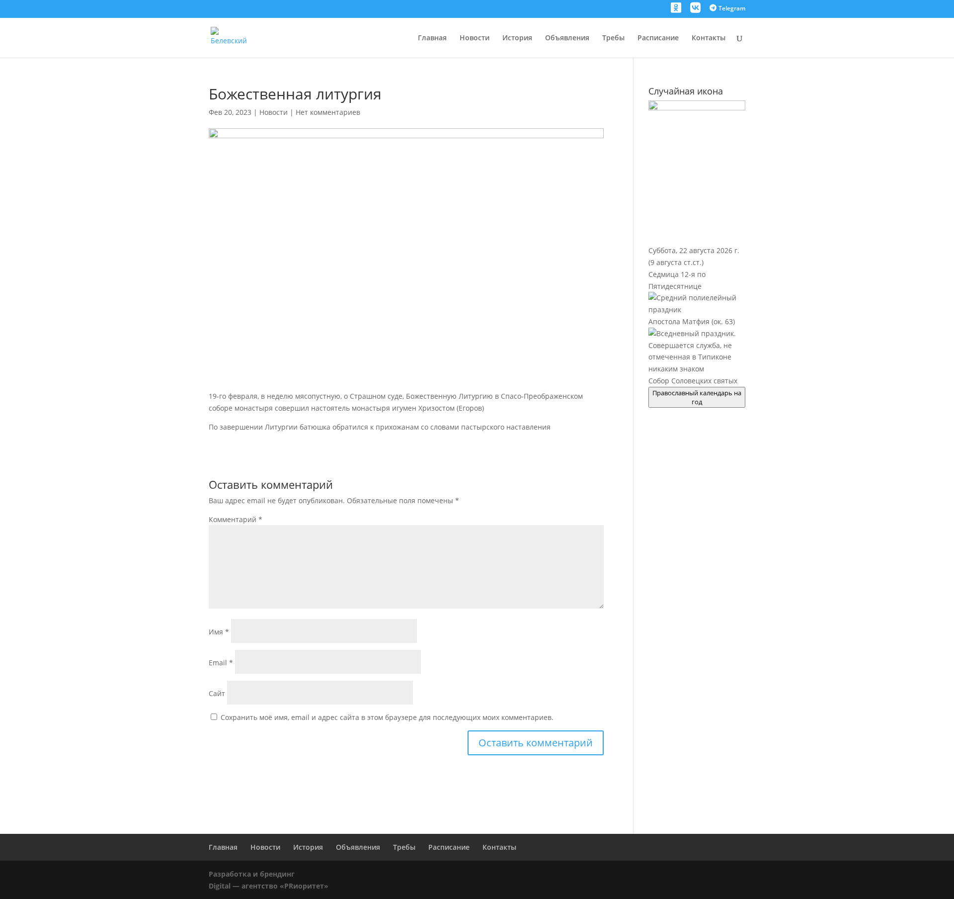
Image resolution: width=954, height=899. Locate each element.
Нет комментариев (328, 112)
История (517, 38)
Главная (432, 38)
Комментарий (235, 519)
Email (221, 662)
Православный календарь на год (696, 397)
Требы (613, 38)
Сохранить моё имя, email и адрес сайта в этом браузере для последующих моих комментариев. (387, 717)
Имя (219, 631)
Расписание (658, 38)
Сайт (217, 693)
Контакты (708, 38)
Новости (474, 38)
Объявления (567, 38)
